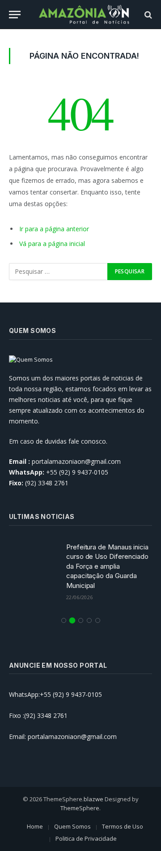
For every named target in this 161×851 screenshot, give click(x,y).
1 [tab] (63, 620)
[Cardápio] (15, 14)
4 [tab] (89, 620)
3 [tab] (80, 620)
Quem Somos (72, 826)
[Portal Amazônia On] (85, 14)
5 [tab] (97, 620)
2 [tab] (72, 620)
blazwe (93, 799)
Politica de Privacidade (86, 838)
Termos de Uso (122, 826)
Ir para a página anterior (54, 229)
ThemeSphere (79, 808)
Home (35, 826)
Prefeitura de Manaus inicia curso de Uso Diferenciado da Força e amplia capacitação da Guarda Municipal (107, 566)
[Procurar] (147, 14)
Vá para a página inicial (52, 243)
